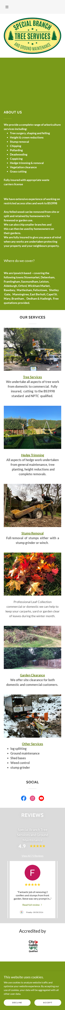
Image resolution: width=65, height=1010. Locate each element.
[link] (23, 799)
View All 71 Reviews (32, 855)
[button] (7, 7)
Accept (47, 1002)
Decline (17, 1002)
